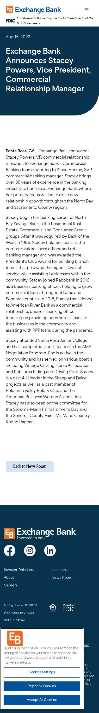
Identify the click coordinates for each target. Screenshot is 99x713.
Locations (59, 570)
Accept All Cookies (42, 700)
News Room (61, 578)
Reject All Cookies (42, 686)
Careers (11, 585)
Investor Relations (19, 570)
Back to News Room (29, 466)
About (9, 578)
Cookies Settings (42, 672)
